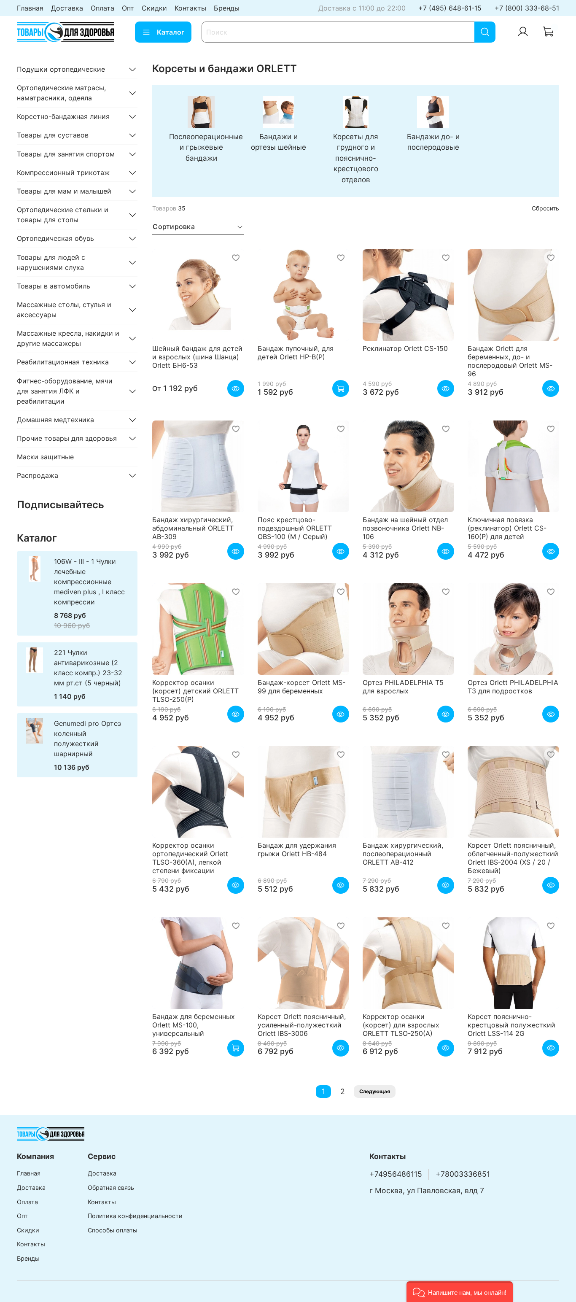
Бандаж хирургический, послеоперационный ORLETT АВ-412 (403, 853)
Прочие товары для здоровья (67, 438)
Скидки (154, 8)
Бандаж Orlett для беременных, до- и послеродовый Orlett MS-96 (510, 361)
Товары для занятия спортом (66, 154)
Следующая (374, 1091)
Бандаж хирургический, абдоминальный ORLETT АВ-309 (193, 528)
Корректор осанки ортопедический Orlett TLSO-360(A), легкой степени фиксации (190, 858)
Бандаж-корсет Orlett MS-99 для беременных (301, 686)
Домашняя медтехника (55, 419)
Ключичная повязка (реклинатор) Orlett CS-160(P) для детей (507, 528)
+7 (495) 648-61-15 (450, 8)
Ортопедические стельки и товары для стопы (62, 214)
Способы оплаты (112, 1230)
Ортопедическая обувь (55, 238)
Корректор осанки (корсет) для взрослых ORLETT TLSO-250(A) (401, 1025)
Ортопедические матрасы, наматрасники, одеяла (61, 93)
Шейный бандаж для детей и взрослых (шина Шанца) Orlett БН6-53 (197, 356)
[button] (459, 1291)
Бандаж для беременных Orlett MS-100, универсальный (193, 1025)
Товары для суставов (53, 135)
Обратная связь (111, 1187)
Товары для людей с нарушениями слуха (51, 262)
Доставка (67, 8)
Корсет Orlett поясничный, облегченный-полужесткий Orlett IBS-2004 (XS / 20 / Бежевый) (513, 858)
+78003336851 (463, 1174)
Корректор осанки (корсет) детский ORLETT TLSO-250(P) (195, 691)
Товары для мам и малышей (64, 191)
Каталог (170, 32)
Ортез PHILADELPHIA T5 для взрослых (403, 686)
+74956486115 (395, 1174)
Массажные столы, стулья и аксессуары (64, 309)
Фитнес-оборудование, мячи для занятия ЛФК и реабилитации (65, 391)
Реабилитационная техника (63, 362)
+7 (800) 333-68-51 (527, 8)
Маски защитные (45, 457)
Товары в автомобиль (53, 286)
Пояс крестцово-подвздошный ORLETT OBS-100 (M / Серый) (295, 528)
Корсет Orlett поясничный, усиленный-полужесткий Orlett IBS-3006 (302, 1025)
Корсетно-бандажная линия (63, 116)
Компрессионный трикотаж (63, 172)
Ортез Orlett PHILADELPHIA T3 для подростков (513, 686)
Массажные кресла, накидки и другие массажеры (68, 338)
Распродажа (37, 475)
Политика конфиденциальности (135, 1215)
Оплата (102, 8)
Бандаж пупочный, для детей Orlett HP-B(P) (296, 352)
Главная (30, 8)
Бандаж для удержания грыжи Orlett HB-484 (297, 849)
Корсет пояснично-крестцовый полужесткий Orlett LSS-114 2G (511, 1025)
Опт (128, 8)
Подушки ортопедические (61, 69)
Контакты (190, 8)
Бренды (227, 8)
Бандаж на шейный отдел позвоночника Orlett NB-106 (405, 528)
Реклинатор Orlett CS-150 (405, 348)
